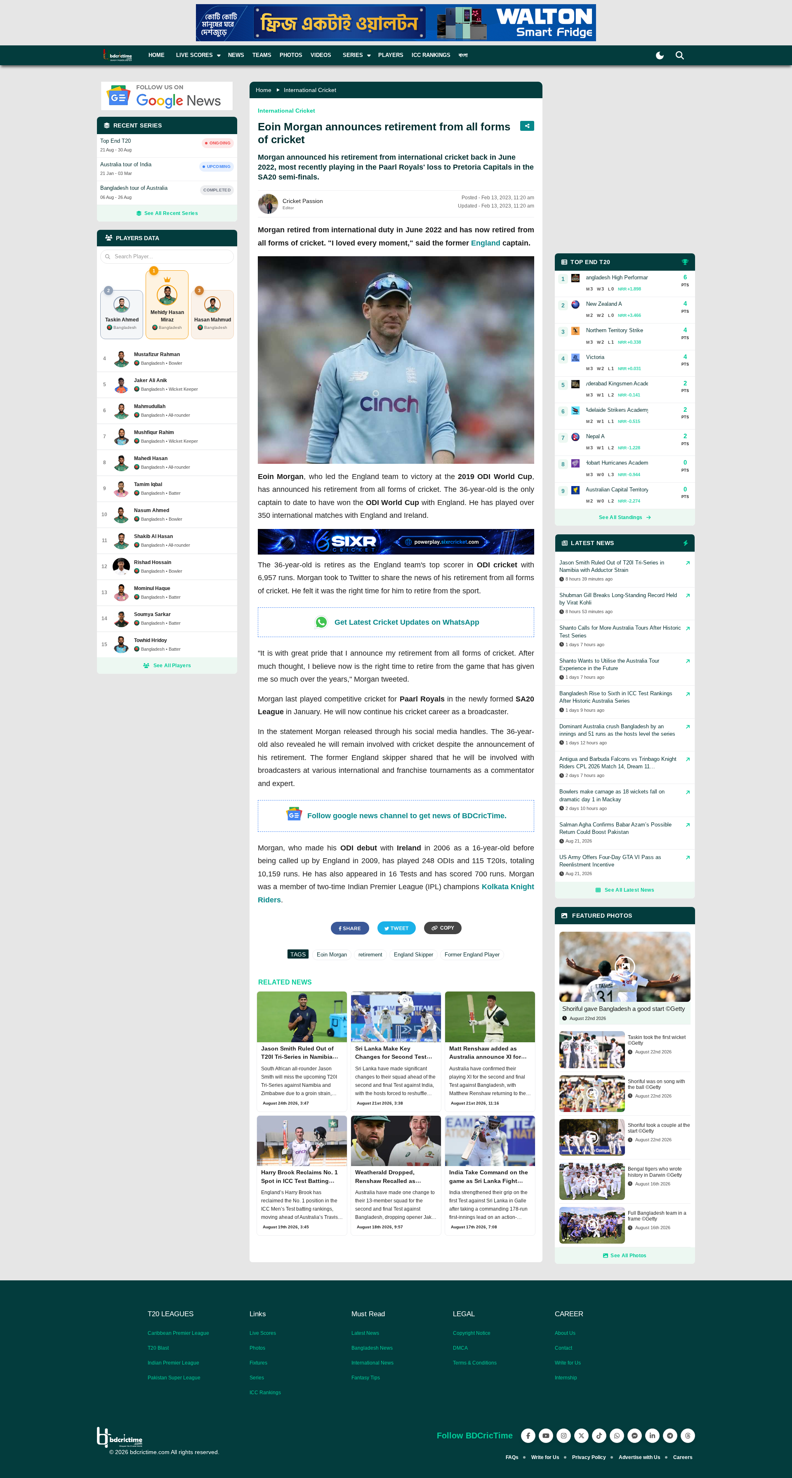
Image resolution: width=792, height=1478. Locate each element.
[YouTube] (546, 1435)
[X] (581, 1435)
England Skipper (413, 954)
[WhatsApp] (617, 1435)
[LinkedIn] (652, 1435)
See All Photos (628, 1255)
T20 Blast (158, 1348)
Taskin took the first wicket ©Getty (657, 1040)
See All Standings (620, 517)
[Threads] (688, 1435)
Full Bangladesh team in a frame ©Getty (657, 1216)
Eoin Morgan (332, 954)
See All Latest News (629, 890)
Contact (563, 1348)
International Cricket (310, 90)
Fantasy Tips (365, 1378)
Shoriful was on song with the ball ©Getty (656, 1084)
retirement (370, 954)
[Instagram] (563, 1435)
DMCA (460, 1348)
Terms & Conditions (475, 1363)
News (236, 55)
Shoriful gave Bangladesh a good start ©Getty (623, 1008)
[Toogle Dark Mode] (660, 55)
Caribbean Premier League (178, 1333)
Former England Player (472, 954)
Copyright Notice (471, 1333)
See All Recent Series (171, 213)
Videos (321, 55)
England (485, 243)
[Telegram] (670, 1435)
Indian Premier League (173, 1363)
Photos (291, 55)
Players (390, 55)
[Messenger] (634, 1435)
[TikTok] (599, 1435)
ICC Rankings (431, 55)
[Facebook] (528, 1435)
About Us (565, 1333)
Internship (566, 1378)
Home (156, 55)
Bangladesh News (372, 1348)
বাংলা (463, 55)
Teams (261, 55)
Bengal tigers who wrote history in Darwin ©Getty (655, 1172)
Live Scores (263, 1333)
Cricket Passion (303, 201)
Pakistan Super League (174, 1378)
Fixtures (258, 1363)
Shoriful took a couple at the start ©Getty (659, 1128)
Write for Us (568, 1363)
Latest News (365, 1333)
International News (372, 1363)
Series (257, 1378)
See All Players (172, 665)
